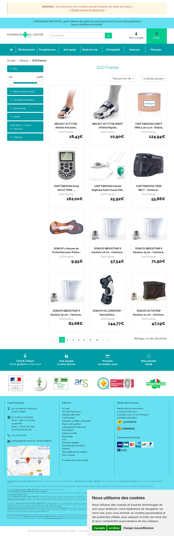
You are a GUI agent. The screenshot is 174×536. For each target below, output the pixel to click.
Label (16, 116)
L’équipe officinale (71, 414)
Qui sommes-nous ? (72, 411)
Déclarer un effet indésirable (76, 421)
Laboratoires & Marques (74, 427)
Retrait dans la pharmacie (130, 408)
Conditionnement (23, 99)
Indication (21, 127)
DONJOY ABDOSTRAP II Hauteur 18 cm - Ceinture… (108, 250)
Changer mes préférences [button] (138, 527)
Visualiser (67, 180)
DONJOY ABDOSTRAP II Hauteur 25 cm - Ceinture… (149, 250)
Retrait (25, 362)
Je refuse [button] (114, 527)
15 (97, 339)
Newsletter (67, 436)
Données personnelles (73, 445)
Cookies (66, 448)
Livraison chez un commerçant (133, 414)
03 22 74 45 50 (19, 435)
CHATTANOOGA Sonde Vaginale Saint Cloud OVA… (108, 188)
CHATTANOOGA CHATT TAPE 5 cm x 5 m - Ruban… (149, 125)
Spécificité (19, 108)
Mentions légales (70, 442)
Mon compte (68, 455)
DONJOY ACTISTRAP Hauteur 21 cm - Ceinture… (149, 312)
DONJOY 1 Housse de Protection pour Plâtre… (66, 250)
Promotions (68, 430)
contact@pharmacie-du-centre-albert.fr (32, 440)
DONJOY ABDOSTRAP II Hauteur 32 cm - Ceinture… (66, 312)
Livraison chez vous (127, 411)
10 (90, 339)
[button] (123, 78)
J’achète (109, 180)
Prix (15, 69)
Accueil (11, 60)
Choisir (57, 117)
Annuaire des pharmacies (75, 460)
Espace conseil (69, 433)
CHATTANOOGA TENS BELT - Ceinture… (149, 188)
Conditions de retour (127, 417)
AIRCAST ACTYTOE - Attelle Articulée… (66, 125)
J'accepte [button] (99, 527)
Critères (17, 137)
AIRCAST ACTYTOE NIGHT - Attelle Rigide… (107, 125)
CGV (64, 439)
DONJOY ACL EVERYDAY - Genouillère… (107, 312)
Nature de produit (24, 91)
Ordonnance (68, 417)
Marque (24, 60)
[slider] (10, 82)
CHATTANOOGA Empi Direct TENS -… (66, 188)
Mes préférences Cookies (74, 452)
